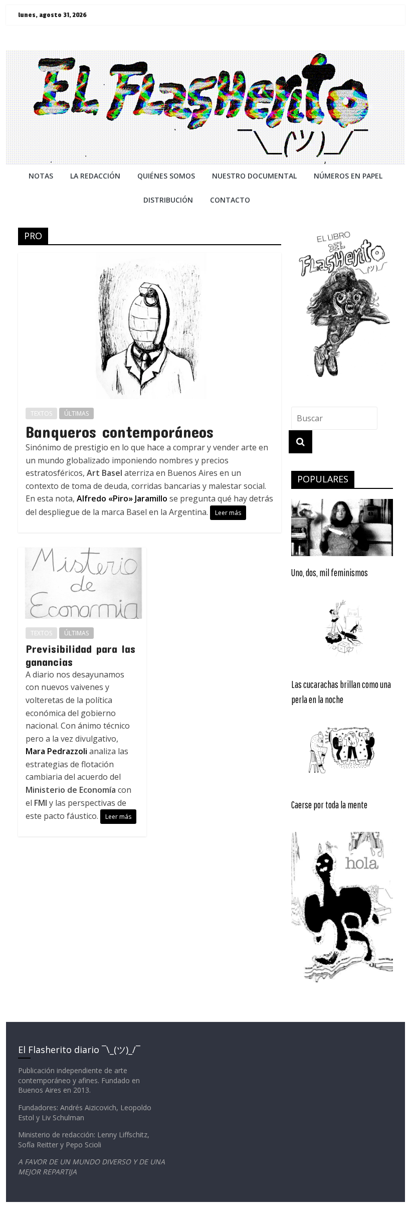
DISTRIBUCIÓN (168, 200)
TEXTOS (41, 413)
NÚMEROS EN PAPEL (348, 176)
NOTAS (41, 176)
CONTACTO (230, 200)
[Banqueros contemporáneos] (149, 258)
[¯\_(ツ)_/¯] (205, 56)
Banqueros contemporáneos (120, 431)
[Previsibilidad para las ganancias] (82, 553)
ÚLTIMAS (76, 413)
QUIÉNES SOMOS (166, 176)
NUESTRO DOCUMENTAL (254, 176)
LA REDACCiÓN (95, 176)
